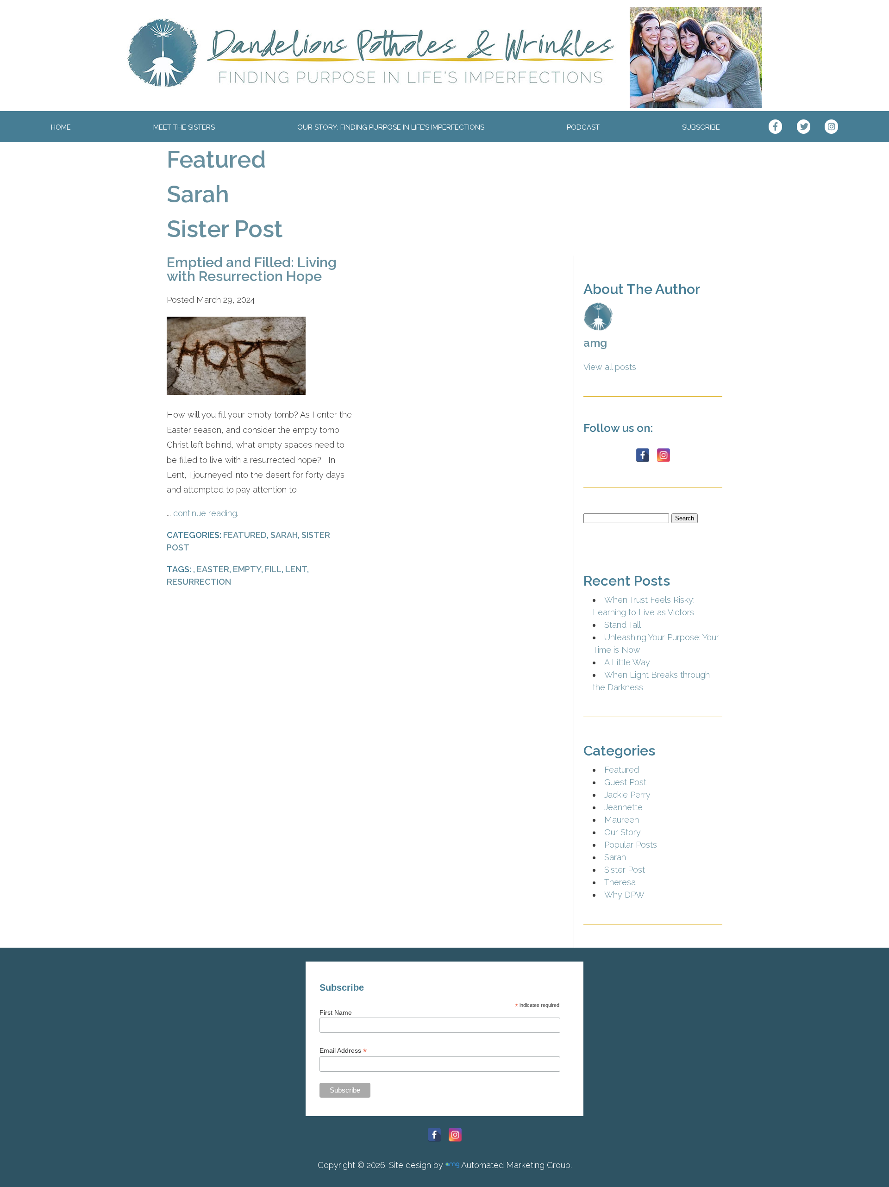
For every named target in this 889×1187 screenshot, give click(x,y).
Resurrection (199, 582)
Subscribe (701, 127)
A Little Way (627, 662)
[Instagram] (663, 455)
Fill (273, 569)
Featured (216, 159)
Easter (213, 569)
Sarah (198, 194)
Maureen (621, 820)
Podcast (583, 127)
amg (595, 343)
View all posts (609, 367)
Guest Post (625, 782)
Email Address (343, 1050)
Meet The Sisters (184, 127)
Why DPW (624, 895)
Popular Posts (630, 845)
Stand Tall (622, 625)
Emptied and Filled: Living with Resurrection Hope (252, 269)
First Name (335, 1012)
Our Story (622, 832)
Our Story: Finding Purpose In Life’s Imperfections (390, 127)
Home (61, 127)
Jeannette (623, 807)
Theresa (620, 882)
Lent (296, 569)
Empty (247, 569)
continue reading (205, 513)
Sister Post (225, 229)
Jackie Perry (627, 795)
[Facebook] (643, 455)
